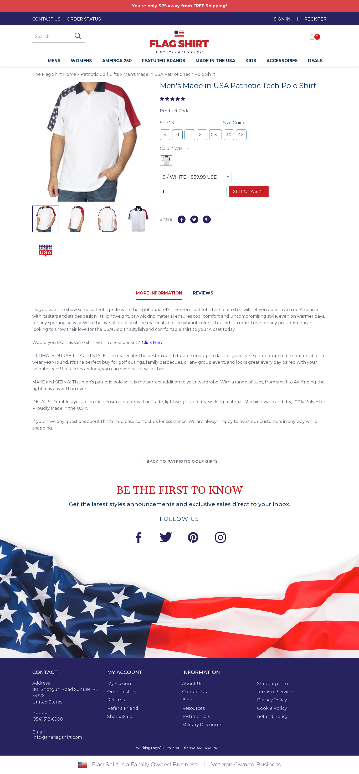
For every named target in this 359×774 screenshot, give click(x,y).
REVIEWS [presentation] (203, 293)
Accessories (282, 60)
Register (315, 19)
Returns (116, 700)
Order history (121, 692)
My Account (120, 684)
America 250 (117, 60)
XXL (215, 134)
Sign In (282, 19)
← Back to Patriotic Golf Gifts (179, 461)
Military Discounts (202, 725)
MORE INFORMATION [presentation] (159, 293)
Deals (315, 60)
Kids (250, 60)
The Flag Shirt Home (54, 74)
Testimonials (196, 717)
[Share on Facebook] (182, 219)
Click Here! (153, 342)
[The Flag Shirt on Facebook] (138, 538)
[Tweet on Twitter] (194, 219)
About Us (192, 684)
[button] (173, 98)
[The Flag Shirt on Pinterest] (193, 538)
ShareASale (119, 717)
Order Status (84, 19)
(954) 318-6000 (47, 719)
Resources (193, 708)
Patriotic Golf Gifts (100, 74)
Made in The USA (215, 60)
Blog (187, 700)
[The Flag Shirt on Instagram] (220, 538)
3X (229, 134)
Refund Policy (272, 717)
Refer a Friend (122, 708)
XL (202, 134)
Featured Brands (163, 60)
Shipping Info (272, 684)
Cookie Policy (272, 708)
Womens (81, 60)
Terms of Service (274, 692)
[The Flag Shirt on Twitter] (166, 538)
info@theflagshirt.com (57, 737)
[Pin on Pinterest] (207, 219)
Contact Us (46, 19)
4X (241, 134)
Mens (54, 60)
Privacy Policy (272, 700)
